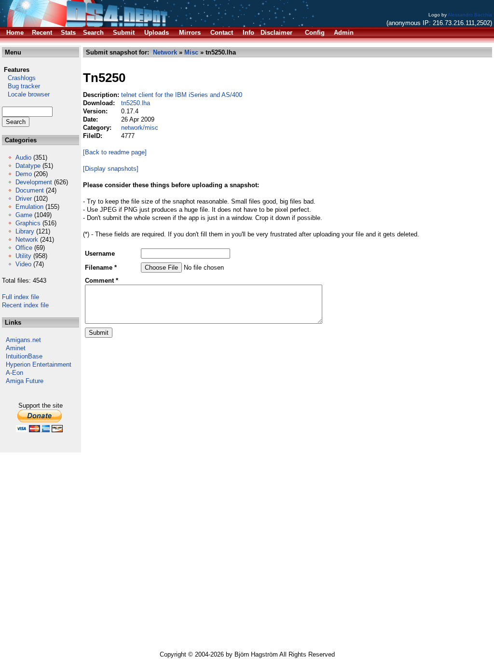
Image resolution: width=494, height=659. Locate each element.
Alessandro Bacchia (470, 14)
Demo (23, 174)
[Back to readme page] (115, 152)
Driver (23, 198)
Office (23, 247)
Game (23, 215)
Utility (23, 256)
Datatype (28, 165)
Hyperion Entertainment (38, 364)
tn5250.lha (135, 103)
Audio (23, 157)
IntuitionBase (24, 356)
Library (24, 231)
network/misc (139, 127)
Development (33, 182)
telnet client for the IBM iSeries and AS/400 (181, 94)
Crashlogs (19, 78)
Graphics (28, 223)
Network (26, 239)
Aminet (16, 348)
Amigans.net (23, 339)
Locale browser (26, 94)
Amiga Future (24, 380)
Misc (191, 52)
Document (29, 190)
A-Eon (14, 372)
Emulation (29, 206)
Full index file (20, 297)
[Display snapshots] (110, 168)
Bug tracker (21, 86)
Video (23, 264)
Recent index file (25, 305)
